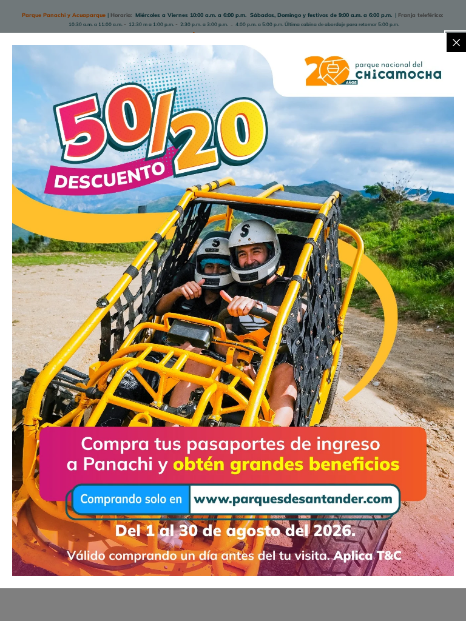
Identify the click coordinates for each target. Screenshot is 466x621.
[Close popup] (456, 42)
